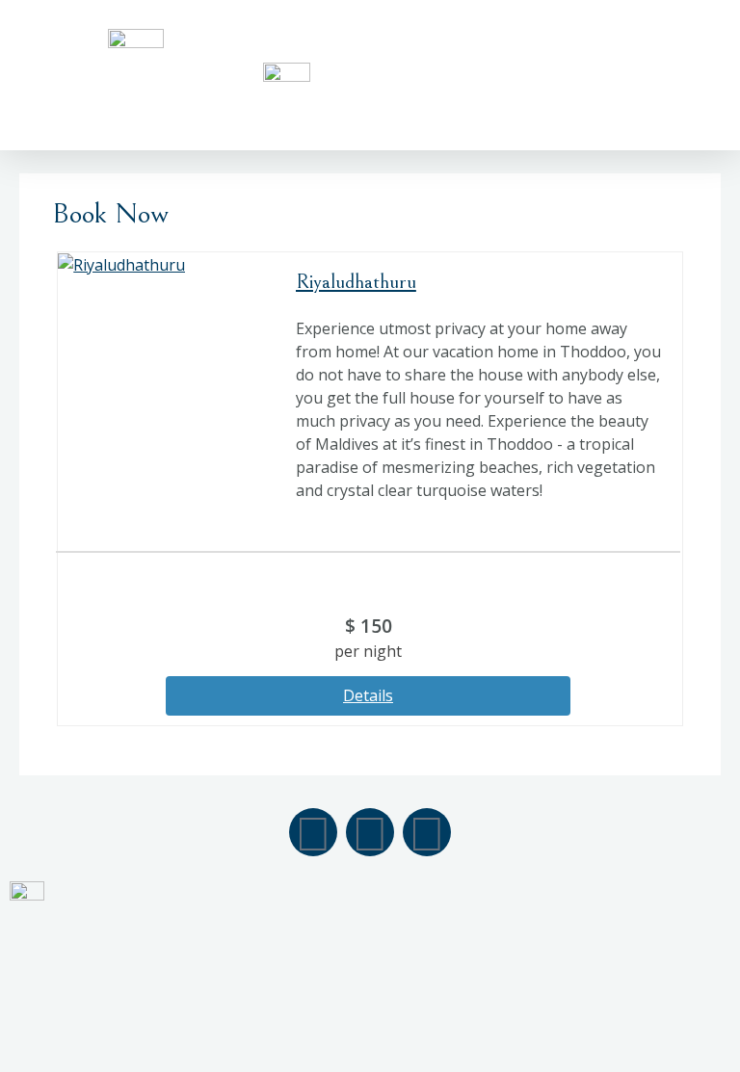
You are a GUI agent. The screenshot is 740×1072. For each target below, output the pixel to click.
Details (368, 695)
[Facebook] (313, 832)
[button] (697, 75)
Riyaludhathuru (356, 282)
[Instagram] (370, 832)
